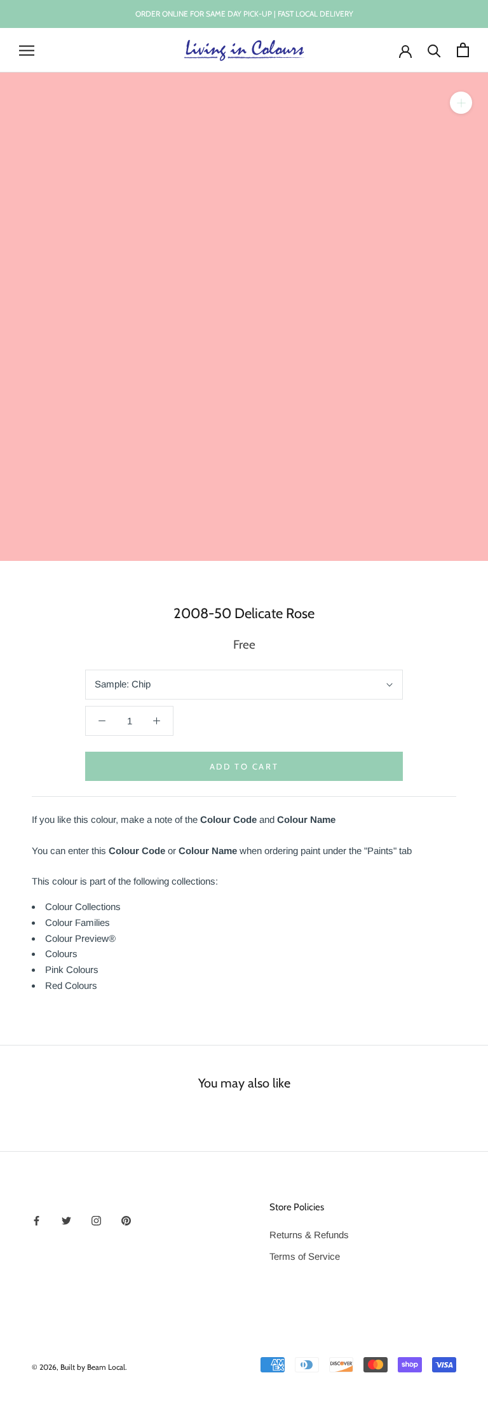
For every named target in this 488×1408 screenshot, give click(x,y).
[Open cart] (463, 50)
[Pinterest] (126, 1220)
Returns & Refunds (309, 1234)
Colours (61, 953)
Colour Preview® (80, 938)
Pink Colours (71, 969)
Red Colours (71, 985)
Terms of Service (304, 1256)
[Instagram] (96, 1220)
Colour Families (77, 922)
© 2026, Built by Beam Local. (79, 1367)
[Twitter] (66, 1220)
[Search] (434, 50)
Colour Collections (83, 906)
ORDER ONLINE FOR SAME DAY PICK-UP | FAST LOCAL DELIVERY (244, 13)
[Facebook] (36, 1220)
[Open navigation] (26, 50)
